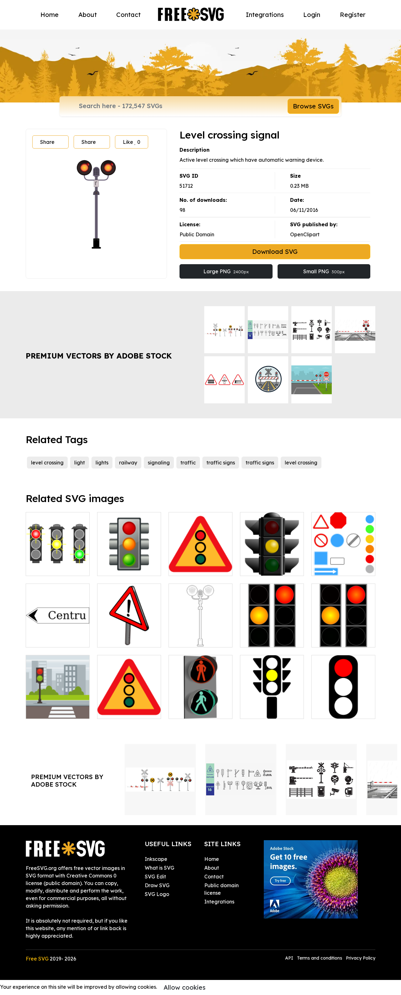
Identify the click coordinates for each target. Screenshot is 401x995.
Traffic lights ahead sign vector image (201, 563)
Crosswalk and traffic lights (58, 706)
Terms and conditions (319, 958)
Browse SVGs (313, 106)
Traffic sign (117, 639)
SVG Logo (157, 894)
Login (311, 14)
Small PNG (324, 271)
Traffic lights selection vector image (58, 559)
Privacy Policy (360, 958)
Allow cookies (185, 987)
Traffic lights (262, 567)
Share (47, 142)
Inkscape (156, 859)
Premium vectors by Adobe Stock (99, 355)
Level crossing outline (200, 635)
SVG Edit (155, 876)
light (79, 462)
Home (49, 14)
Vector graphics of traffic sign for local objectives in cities (57, 631)
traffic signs (220, 462)
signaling (159, 462)
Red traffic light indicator (343, 706)
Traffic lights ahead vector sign (129, 706)
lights (102, 462)
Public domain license (221, 889)
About (87, 14)
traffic (188, 462)
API (289, 958)
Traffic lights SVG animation (272, 635)
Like (131, 142)
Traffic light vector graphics (129, 563)
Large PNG (226, 271)
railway (128, 462)
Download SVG (275, 251)
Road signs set (335, 567)
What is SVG (159, 868)
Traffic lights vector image (272, 706)
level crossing (47, 462)
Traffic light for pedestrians (200, 706)
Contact (128, 14)
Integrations (265, 14)
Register (353, 14)
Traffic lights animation (343, 635)
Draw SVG (157, 885)
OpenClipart (305, 234)
